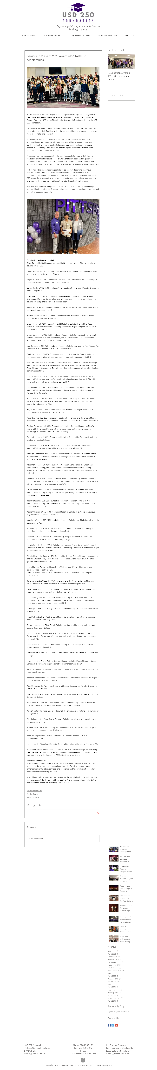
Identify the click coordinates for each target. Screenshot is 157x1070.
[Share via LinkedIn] (40, 805)
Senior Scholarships (34, 791)
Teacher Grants (32, 794)
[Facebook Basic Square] (109, 1025)
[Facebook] (83, 1060)
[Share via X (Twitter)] (34, 805)
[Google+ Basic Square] (116, 1025)
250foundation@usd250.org (83, 1053)
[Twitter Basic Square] (112, 1025)
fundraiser (125, 1012)
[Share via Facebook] (28, 805)
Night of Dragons (33, 797)
